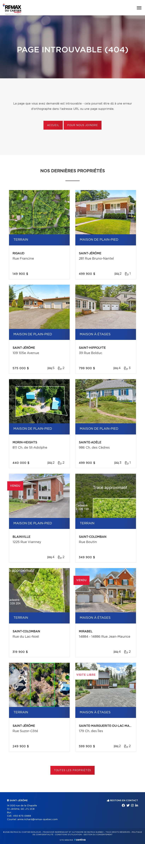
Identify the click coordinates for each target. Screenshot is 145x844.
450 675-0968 (22, 816)
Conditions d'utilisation (68, 835)
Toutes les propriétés (72, 770)
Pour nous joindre (82, 125)
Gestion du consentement (97, 835)
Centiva (80, 840)
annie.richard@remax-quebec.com (37, 819)
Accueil (53, 125)
